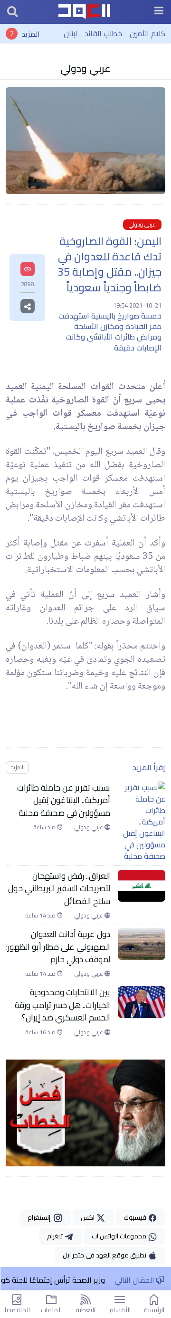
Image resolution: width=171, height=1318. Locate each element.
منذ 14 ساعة (41, 915)
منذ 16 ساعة (41, 1032)
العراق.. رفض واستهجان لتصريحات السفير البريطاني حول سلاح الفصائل (59, 888)
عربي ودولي (85, 68)
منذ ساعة (45, 827)
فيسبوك (136, 1217)
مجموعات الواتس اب (120, 1236)
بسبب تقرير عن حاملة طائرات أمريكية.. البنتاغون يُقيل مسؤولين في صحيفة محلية (63, 800)
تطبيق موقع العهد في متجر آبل (105, 1255)
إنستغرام (40, 1217)
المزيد (30, 33)
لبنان (70, 33)
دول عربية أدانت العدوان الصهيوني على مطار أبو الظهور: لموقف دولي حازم (58, 947)
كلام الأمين (147, 33)
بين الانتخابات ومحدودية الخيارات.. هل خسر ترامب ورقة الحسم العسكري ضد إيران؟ (62, 1005)
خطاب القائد (103, 33)
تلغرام (55, 1236)
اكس (88, 1217)
